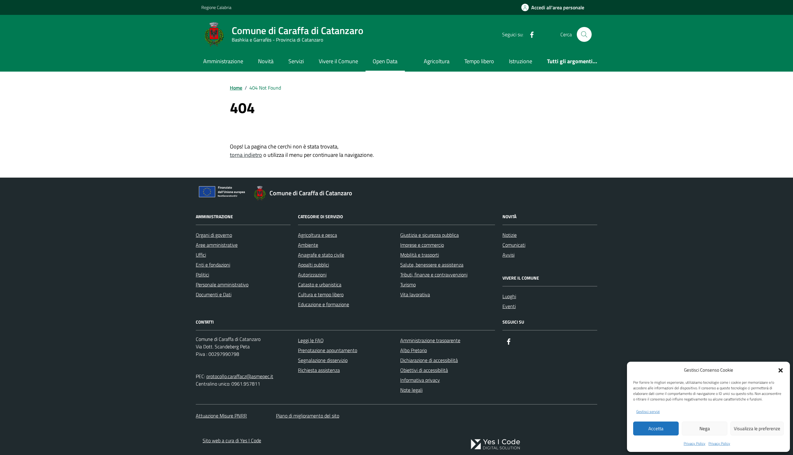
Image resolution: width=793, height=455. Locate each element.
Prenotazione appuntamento (327, 350)
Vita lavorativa (415, 294)
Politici (202, 274)
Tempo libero (479, 61)
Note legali (411, 390)
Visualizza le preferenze (757, 428)
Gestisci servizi (648, 411)
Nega (704, 428)
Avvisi (508, 254)
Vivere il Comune (338, 61)
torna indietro (246, 155)
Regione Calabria (216, 7)
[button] (781, 370)
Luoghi (509, 296)
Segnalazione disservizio (323, 360)
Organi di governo (214, 235)
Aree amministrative (217, 245)
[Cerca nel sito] (584, 34)
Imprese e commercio (422, 245)
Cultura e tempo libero (321, 294)
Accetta (656, 428)
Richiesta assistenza (319, 370)
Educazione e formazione (323, 304)
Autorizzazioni (312, 274)
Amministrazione (223, 61)
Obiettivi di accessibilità (424, 370)
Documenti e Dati (213, 294)
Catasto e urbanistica (319, 284)
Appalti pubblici (313, 264)
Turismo (408, 284)
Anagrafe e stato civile (321, 254)
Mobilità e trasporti (419, 254)
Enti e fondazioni (213, 264)
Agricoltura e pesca (317, 235)
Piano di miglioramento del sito (307, 415)
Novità (266, 61)
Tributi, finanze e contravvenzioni (433, 274)
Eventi (509, 306)
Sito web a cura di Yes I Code (232, 440)
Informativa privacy (420, 380)
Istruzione (520, 61)
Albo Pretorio (413, 350)
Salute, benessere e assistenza (431, 264)
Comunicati (513, 245)
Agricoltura (436, 61)
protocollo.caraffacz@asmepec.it (239, 376)
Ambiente (308, 245)
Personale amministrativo (222, 284)
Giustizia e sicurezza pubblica (429, 235)
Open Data (385, 61)
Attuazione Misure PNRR (221, 415)
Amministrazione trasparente (430, 340)
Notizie (509, 235)
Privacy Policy (694, 443)
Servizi (296, 61)
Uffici (201, 254)
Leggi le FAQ (311, 340)
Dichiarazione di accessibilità (429, 360)
